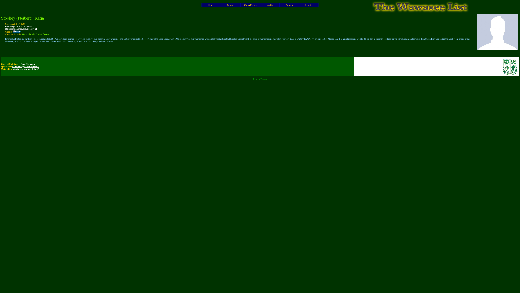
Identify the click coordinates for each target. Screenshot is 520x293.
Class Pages (250, 5)
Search (289, 5)
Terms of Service (260, 79)
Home (211, 5)
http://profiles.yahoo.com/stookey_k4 (21, 29)
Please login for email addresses (18, 26)
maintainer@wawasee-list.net (25, 66)
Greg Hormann (28, 64)
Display (230, 5)
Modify (270, 5)
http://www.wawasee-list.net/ (25, 69)
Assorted (309, 5)
